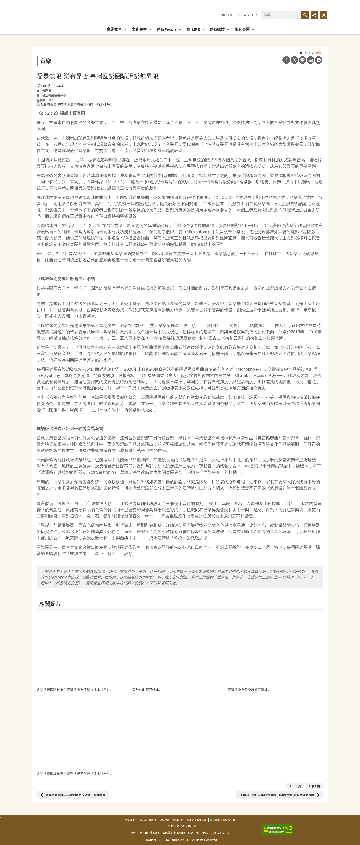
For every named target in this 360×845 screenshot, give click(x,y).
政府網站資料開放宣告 (222, 820)
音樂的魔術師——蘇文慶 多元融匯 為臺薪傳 (75, 795)
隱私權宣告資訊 (147, 820)
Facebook (242, 15)
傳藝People (167, 29)
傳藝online (61, 12)
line (302, 60)
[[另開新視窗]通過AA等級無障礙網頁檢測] (278, 829)
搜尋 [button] (305, 15)
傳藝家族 (217, 29)
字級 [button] (324, 15)
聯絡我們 (178, 820)
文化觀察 (139, 29)
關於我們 (130, 820)
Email (310, 60)
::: (222, 9)
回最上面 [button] (314, 786)
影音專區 (242, 29)
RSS (255, 15)
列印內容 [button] (318, 60)
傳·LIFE (193, 29)
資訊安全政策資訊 (197, 820)
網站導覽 (226, 15)
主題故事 (114, 29)
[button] (84, 648)
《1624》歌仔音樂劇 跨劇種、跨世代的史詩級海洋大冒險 (277, 795)
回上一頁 (295, 786)
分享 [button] (314, 15)
